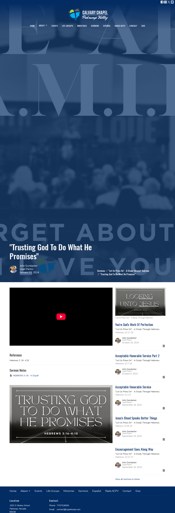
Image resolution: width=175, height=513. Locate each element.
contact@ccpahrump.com (68, 509)
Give (143, 25)
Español (107, 25)
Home (32, 25)
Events (55, 25)
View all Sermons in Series (127, 479)
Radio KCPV (120, 25)
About (42, 25)
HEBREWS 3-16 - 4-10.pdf (25, 375)
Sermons (95, 25)
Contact (133, 25)
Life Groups (67, 25)
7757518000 (63, 505)
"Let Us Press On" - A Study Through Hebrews (128, 270)
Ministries (82, 25)
